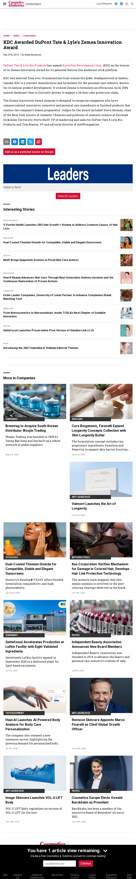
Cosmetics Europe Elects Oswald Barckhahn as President (97, 800)
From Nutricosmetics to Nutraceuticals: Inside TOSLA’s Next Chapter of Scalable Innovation (54, 314)
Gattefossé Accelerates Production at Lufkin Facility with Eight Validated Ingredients (34, 646)
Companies (29, 36)
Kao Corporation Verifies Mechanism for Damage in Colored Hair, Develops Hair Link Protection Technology (101, 568)
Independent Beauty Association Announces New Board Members (97, 644)
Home (6, 36)
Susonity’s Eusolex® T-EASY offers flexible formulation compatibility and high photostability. (34, 583)
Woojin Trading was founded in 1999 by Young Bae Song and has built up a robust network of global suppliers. (32, 440)
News (16, 36)
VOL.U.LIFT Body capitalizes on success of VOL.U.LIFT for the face (33, 810)
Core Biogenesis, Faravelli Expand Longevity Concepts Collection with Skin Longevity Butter (99, 430)
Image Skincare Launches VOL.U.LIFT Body (33, 800)
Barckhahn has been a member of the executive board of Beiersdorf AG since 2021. (98, 812)
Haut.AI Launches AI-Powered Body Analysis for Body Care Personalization (32, 724)
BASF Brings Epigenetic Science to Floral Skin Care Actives (41, 260)
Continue (86, 863)
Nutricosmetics (10, 220)
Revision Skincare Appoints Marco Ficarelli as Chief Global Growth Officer (98, 724)
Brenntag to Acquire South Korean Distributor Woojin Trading (31, 428)
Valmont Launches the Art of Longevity (94, 506)
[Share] (14, 141)
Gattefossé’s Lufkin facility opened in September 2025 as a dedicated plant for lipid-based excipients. (32, 661)
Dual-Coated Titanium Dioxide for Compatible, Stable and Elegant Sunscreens (52, 242)
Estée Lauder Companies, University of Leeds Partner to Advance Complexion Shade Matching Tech (57, 297)
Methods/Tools (81, 557)
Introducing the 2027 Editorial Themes (40, 348)
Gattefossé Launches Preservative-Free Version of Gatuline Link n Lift (48, 330)
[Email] (6, 141)
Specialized (8, 273)
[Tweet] (30, 141)
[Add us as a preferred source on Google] (38, 141)
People (76, 635)
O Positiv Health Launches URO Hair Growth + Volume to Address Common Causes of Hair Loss (60, 226)
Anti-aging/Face (81, 497)
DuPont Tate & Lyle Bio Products (24, 65)
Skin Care (77, 419)
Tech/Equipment (14, 713)
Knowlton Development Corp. (82, 65)
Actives (6, 255)
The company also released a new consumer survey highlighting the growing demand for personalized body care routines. (31, 739)
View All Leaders (68, 196)
